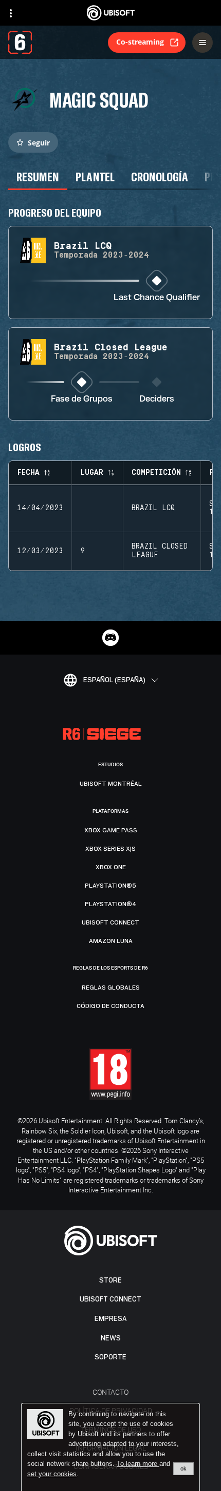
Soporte (110, 1357)
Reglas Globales (111, 987)
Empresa (110, 1318)
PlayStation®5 (110, 885)
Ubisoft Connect (110, 1299)
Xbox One (111, 867)
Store (110, 1280)
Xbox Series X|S (110, 848)
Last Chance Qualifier (157, 298)
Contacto (110, 1392)
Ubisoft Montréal (111, 783)
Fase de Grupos (82, 399)
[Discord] (110, 637)
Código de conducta (110, 1006)
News (111, 1338)
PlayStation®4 (111, 904)
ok (183, 1468)
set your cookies (52, 1474)
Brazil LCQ (153, 508)
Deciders (156, 399)
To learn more (138, 1463)
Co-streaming (140, 42)
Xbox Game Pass (110, 830)
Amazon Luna (111, 940)
